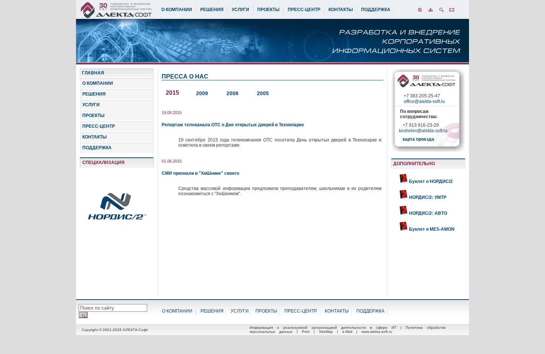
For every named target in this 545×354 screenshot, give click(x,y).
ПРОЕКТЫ (268, 9)
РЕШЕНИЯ (212, 9)
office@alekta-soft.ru (424, 101)
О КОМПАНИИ (176, 9)
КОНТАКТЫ (340, 9)
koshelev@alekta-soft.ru (423, 130)
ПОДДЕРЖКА (375, 9)
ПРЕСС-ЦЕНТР (304, 9)
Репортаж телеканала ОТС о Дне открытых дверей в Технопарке (233, 124)
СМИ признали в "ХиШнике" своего (200, 173)
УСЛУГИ (240, 9)
